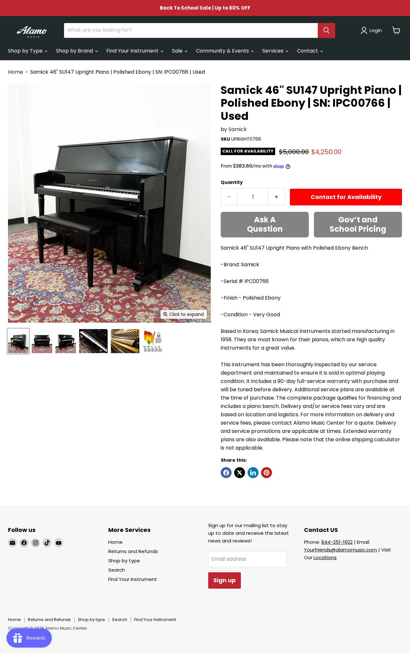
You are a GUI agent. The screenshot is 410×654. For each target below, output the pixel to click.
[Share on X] (239, 472)
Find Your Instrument (133, 50)
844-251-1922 (337, 542)
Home (15, 72)
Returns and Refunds (133, 551)
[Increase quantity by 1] (276, 197)
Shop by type (124, 560)
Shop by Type (26, 50)
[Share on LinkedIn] (253, 472)
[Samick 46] (18, 341)
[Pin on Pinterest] (266, 472)
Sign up (224, 580)
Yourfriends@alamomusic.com (340, 549)
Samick (237, 129)
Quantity (232, 182)
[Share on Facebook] (226, 472)
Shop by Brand (75, 50)
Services (273, 50)
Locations (325, 557)
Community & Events (223, 50)
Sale (178, 50)
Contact (308, 50)
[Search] (326, 30)
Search (116, 570)
